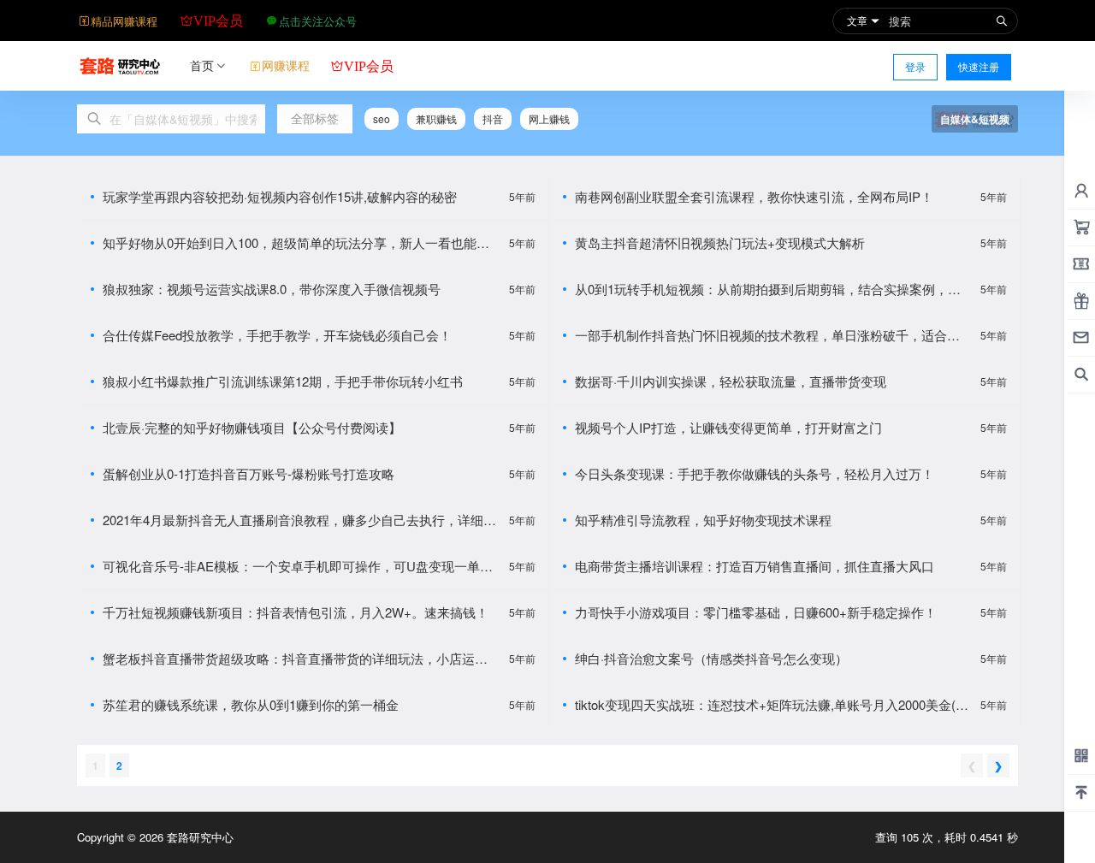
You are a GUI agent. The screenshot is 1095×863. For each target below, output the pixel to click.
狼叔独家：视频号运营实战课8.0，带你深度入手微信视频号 (272, 289)
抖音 (492, 118)
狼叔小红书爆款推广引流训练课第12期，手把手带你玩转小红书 (283, 381)
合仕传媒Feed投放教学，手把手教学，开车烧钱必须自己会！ (277, 335)
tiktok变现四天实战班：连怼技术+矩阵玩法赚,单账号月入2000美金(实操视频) (771, 704)
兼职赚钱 (436, 118)
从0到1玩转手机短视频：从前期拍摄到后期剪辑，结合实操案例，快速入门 (768, 289)
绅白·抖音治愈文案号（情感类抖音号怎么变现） (711, 658)
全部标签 (315, 118)
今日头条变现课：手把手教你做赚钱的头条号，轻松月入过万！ (754, 473)
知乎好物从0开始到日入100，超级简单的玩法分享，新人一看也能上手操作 (296, 242)
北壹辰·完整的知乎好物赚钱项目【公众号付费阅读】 (252, 427)
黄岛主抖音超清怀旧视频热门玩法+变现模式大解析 (720, 242)
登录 (915, 66)
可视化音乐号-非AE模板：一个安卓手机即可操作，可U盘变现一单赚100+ (301, 566)
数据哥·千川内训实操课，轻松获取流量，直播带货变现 (730, 381)
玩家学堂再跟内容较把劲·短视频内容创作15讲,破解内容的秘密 (280, 196)
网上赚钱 (549, 118)
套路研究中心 (198, 837)
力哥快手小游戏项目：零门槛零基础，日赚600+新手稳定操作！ (756, 612)
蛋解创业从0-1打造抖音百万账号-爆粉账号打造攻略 (248, 473)
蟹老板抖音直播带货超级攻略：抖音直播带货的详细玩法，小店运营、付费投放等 (289, 658)
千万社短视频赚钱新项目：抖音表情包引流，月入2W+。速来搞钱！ (295, 612)
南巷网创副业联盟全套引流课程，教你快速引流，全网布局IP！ (754, 196)
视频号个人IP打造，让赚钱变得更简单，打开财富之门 (728, 427)
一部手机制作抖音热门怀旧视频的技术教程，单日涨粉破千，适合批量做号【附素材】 (767, 335)
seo (381, 118)
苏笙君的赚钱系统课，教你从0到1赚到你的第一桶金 (251, 704)
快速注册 (978, 66)
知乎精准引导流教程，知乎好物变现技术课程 (703, 520)
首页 (202, 65)
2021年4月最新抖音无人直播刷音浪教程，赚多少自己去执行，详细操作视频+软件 (299, 520)
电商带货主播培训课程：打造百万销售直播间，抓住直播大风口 (754, 566)
